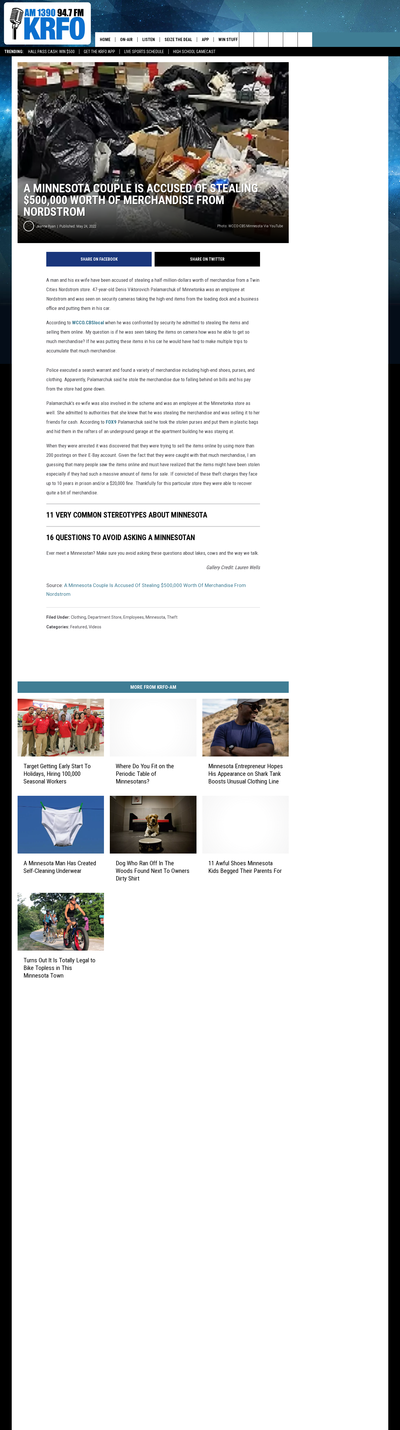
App (205, 39)
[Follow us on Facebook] (276, 39)
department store (105, 617)
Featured (78, 627)
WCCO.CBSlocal (88, 322)
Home (105, 39)
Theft (172, 617)
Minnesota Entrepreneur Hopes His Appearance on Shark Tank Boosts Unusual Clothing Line (245, 774)
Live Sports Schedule (144, 51)
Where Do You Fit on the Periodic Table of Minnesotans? (145, 774)
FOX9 (111, 422)
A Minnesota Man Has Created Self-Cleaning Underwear (59, 867)
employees (133, 617)
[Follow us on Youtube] (305, 39)
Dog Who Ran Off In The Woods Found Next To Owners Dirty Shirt (152, 871)
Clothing (78, 617)
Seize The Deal (178, 39)
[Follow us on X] (290, 39)
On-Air (126, 39)
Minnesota (155, 617)
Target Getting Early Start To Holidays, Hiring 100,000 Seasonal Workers (57, 774)
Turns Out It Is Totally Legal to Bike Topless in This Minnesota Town (59, 967)
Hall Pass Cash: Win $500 (51, 51)
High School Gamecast (194, 51)
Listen (148, 39)
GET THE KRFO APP (99, 51)
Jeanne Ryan (46, 226)
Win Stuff (228, 39)
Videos (95, 627)
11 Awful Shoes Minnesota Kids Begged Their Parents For (245, 867)
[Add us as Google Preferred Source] (261, 39)
